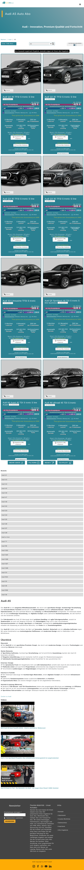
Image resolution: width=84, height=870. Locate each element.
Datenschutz (62, 822)
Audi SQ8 (5, 568)
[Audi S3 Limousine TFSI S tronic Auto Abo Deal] (21, 277)
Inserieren (61, 826)
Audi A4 (4, 484)
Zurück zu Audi (6, 696)
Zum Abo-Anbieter (22, 145)
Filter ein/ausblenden (75, 43)
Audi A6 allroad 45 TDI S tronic (60, 403)
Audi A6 (4, 493)
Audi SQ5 (5, 555)
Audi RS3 (5, 577)
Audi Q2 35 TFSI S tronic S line (18, 98)
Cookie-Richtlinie (64, 819)
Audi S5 (4, 581)
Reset (48, 463)
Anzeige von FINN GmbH (21, 148)
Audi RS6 (5, 590)
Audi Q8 (4, 532)
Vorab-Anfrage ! (21, 153)
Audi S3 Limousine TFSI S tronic (19, 302)
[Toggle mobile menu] (80, 4)
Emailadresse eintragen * (13, 812)
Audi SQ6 (5, 559)
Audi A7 (4, 497)
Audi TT (4, 541)
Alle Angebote (63, 830)
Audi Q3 (4, 510)
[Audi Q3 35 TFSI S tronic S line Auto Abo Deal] (21, 175)
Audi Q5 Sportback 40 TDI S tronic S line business (62, 302)
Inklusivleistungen (9, 112)
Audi (10, 39)
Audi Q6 (4, 524)
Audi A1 (4, 475)
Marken (3, 39)
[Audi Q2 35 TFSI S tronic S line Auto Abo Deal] (21, 73)
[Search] (53, 43)
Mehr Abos (15, 463)
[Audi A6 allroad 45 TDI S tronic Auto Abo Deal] (63, 379)
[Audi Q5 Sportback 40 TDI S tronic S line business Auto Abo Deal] (63, 277)
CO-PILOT (64, 463)
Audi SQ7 (5, 563)
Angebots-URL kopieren (19, 137)
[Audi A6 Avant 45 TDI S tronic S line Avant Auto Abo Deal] (21, 379)
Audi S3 (4, 572)
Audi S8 (4, 594)
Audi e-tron (6, 537)
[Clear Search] (50, 43)
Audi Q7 (4, 528)
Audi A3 (4, 479)
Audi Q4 (4, 515)
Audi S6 (4, 586)
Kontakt (61, 811)
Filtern (33, 463)
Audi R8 (4, 546)
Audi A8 (4, 502)
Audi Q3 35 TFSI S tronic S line (18, 200)
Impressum (62, 815)
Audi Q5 (4, 519)
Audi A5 (4, 488)
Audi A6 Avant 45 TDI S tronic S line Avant (20, 403)
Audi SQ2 (5, 550)
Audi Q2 (4, 506)
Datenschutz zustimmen (14, 818)
